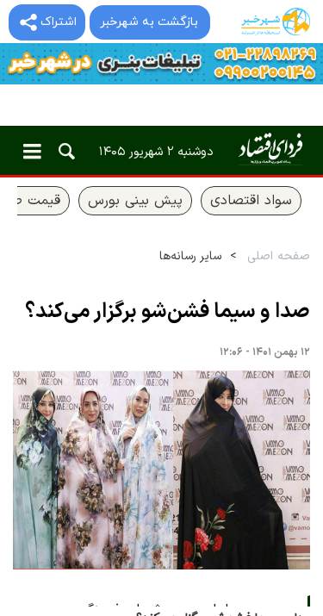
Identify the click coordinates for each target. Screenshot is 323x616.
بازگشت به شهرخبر (149, 22)
